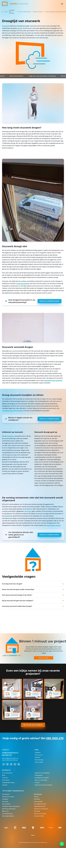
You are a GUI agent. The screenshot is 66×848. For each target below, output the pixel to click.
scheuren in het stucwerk (53, 380)
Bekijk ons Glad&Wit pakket (49, 301)
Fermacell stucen (7, 813)
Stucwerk (5, 26)
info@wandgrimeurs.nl (10, 752)
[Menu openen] (62, 4)
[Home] (2, 11)
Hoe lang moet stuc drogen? (12, 584)
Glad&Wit (38, 752)
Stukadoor (5, 799)
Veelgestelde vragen (8, 782)
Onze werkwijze (7, 773)
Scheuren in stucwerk (41, 809)
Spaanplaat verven (40, 806)
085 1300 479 (55, 738)
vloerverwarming (23, 283)
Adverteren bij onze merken (43, 785)
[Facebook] (3, 764)
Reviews (37, 757)
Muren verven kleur (40, 813)
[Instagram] (7, 764)
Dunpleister (6, 794)
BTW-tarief (5, 780)
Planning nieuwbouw (8, 809)
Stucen (36, 796)
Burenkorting (39, 760)
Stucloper (37, 811)
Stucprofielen (6, 804)
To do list (5, 777)
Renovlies (5, 801)
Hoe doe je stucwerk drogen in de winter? (17, 595)
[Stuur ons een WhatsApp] (61, 843)
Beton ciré (5, 811)
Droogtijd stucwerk (40, 804)
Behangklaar (38, 794)
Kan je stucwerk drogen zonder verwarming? (18, 589)
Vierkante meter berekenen (11, 806)
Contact (37, 782)
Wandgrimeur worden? (42, 777)
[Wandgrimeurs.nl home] (15, 4)
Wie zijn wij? (39, 755)
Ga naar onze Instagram (34, 725)
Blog (6, 11)
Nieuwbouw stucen (8, 796)
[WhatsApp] (18, 764)
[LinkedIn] (11, 764)
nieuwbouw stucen (53, 525)
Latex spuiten (38, 801)
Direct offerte (39, 762)
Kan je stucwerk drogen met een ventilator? (17, 600)
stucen (19, 28)
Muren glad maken (8, 816)
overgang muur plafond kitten (12, 410)
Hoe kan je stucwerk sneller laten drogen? (17, 606)
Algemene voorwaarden (42, 773)
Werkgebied (38, 775)
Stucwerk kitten (39, 816)
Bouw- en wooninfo (41, 780)
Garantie (4, 785)
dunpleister (8, 516)
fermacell (27, 511)
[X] (14, 764)
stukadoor (10, 436)
